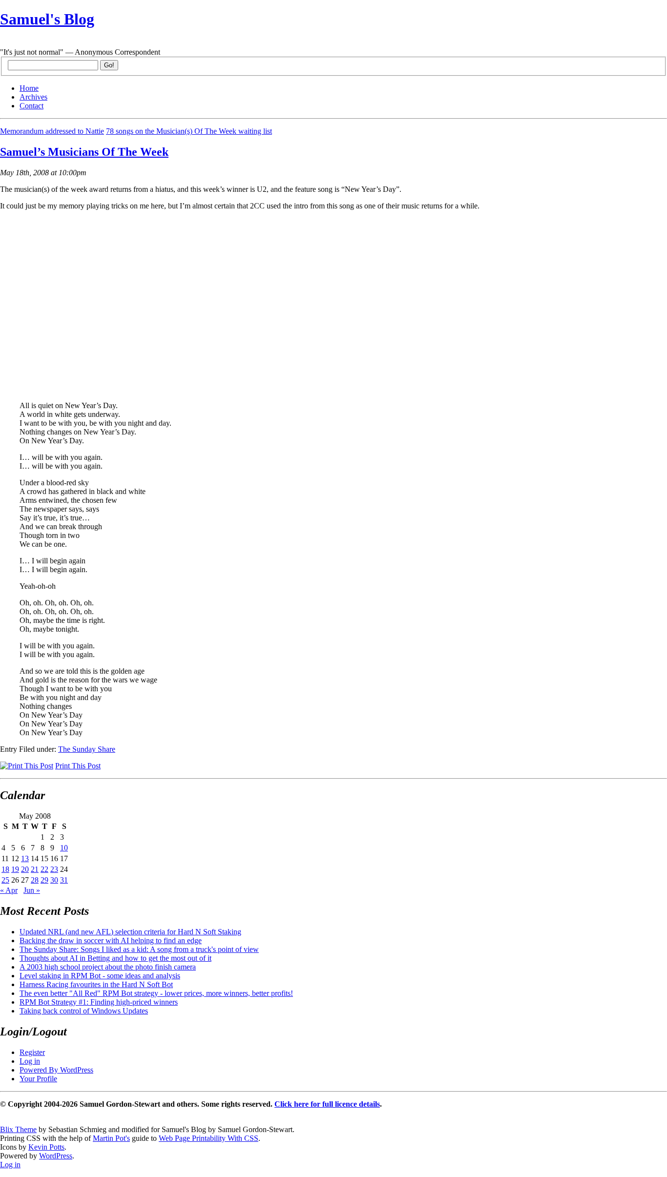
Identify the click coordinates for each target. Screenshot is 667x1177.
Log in (30, 1061)
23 (54, 869)
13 (25, 858)
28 (35, 880)
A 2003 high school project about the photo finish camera (108, 967)
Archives (33, 97)
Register (32, 1052)
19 (15, 869)
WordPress (55, 1156)
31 (64, 880)
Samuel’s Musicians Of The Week (84, 151)
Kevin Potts (46, 1147)
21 (35, 869)
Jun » (31, 890)
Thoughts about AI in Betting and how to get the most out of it (115, 958)
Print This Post (78, 766)
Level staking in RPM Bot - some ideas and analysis (100, 975)
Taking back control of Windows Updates (84, 1011)
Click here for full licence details (327, 1104)
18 (5, 869)
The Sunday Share (86, 749)
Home (29, 88)
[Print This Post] (26, 766)
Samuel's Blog (47, 19)
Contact (31, 106)
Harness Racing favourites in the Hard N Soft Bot (96, 984)
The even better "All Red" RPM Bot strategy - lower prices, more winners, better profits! (156, 993)
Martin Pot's (111, 1138)
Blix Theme (18, 1129)
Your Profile (38, 1078)
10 (64, 848)
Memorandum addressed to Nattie (52, 131)
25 (5, 880)
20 (25, 869)
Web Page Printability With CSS (208, 1138)
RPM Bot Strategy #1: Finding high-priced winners (99, 1002)
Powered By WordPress (56, 1070)
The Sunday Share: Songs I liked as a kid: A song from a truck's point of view (139, 949)
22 (44, 869)
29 (44, 880)
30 (54, 880)
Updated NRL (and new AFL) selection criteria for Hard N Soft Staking (130, 932)
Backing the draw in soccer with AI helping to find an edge (111, 940)
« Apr (9, 890)
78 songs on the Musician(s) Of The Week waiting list (189, 131)
